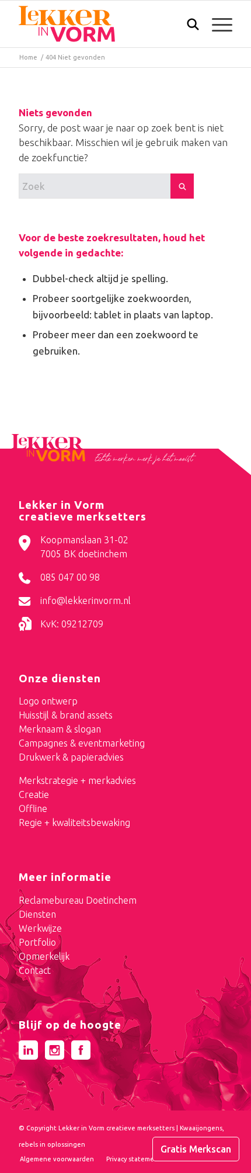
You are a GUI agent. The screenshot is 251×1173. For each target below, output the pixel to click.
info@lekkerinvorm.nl (85, 600)
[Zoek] (187, 27)
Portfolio (37, 942)
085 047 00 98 (70, 577)
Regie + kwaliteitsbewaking (74, 822)
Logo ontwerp (48, 701)
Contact (35, 970)
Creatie (34, 794)
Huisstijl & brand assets (66, 715)
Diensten (37, 914)
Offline (33, 808)
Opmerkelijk (44, 956)
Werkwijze (40, 928)
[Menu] (216, 24)
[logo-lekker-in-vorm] (104, 24)
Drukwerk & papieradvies (71, 757)
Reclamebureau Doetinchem (78, 900)
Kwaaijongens (201, 1128)
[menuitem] (187, 25)
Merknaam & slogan (60, 729)
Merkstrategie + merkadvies (77, 780)
